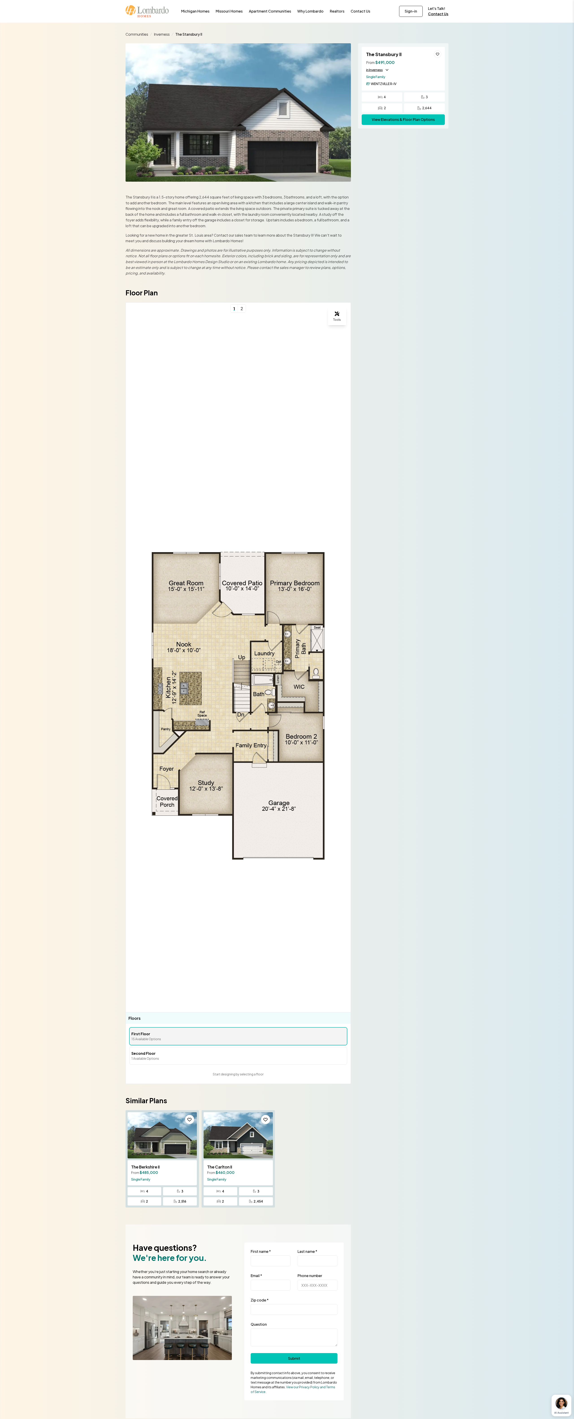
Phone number (310, 1275)
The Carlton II (219, 1166)
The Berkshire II (145, 1166)
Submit (294, 1358)
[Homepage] (147, 11)
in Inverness (374, 70)
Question (259, 1324)
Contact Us (438, 13)
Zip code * (260, 1300)
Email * (256, 1275)
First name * (261, 1251)
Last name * (307, 1251)
